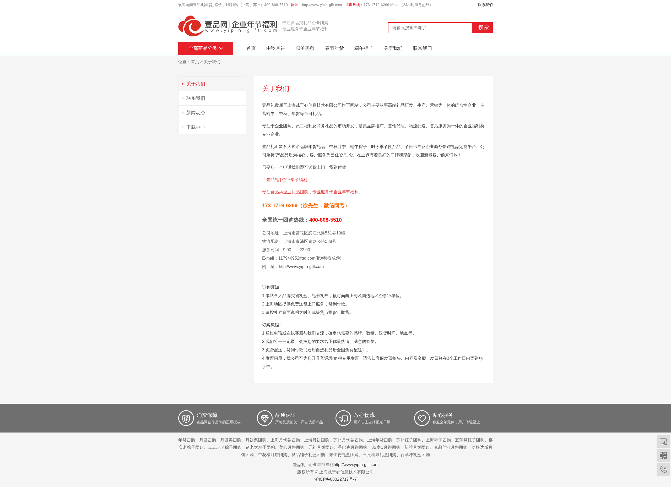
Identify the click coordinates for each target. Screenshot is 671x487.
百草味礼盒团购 (415, 454)
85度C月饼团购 (385, 447)
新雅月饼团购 (417, 447)
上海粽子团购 (438, 440)
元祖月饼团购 (321, 447)
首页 (251, 48)
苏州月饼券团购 (348, 440)
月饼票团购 (255, 440)
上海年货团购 (379, 440)
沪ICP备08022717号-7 (336, 479)
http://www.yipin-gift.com (322, 5)
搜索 (483, 27)
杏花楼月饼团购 (272, 454)
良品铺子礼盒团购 (308, 454)
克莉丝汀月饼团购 (450, 447)
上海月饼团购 (316, 440)
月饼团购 (207, 440)
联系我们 (485, 5)
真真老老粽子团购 (224, 447)
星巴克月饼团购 (352, 447)
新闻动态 (195, 112)
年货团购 (186, 440)
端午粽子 (363, 48)
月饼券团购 (230, 440)
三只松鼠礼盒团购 (379, 454)
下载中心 (195, 127)
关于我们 (393, 48)
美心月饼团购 (291, 447)
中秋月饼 (275, 48)
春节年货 (334, 48)
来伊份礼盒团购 (344, 454)
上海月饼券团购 (285, 440)
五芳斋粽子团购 (469, 440)
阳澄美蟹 (305, 48)
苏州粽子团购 (408, 440)
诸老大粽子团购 (260, 447)
